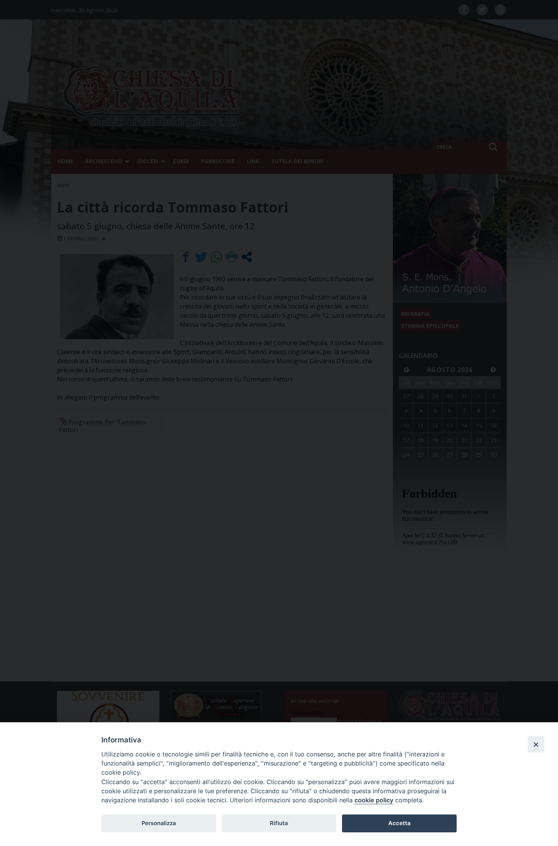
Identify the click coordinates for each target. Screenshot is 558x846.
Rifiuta (279, 823)
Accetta (399, 823)
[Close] (536, 744)
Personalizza (159, 823)
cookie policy (374, 800)
